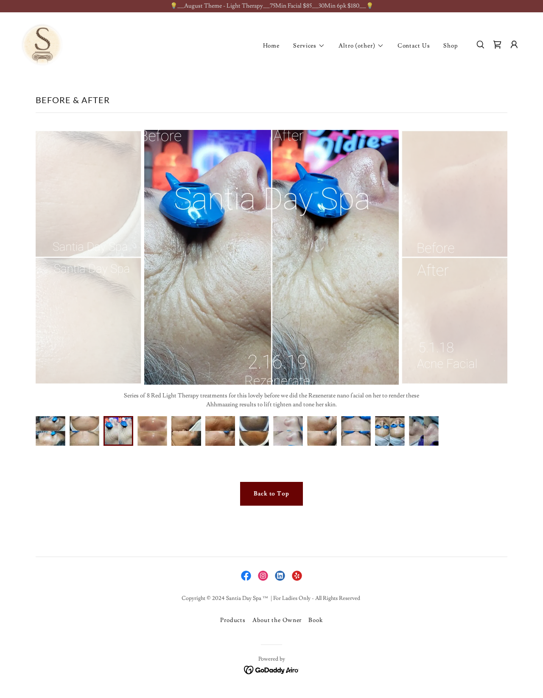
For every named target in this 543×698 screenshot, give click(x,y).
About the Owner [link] (277, 620)
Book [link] (315, 620)
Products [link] (233, 620)
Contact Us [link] (413, 46)
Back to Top (271, 494)
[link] (42, 43)
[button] (309, 46)
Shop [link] (450, 46)
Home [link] (271, 46)
